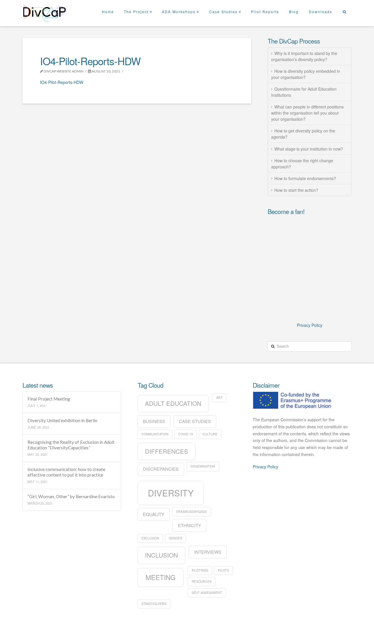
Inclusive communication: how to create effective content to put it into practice (66, 472)
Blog (294, 11)
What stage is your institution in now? (308, 149)
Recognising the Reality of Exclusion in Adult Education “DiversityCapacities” (71, 444)
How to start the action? (296, 190)
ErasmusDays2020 (191, 511)
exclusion (150, 538)
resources (202, 581)
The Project (137, 7)
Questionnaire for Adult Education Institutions (304, 92)
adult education (173, 403)
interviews (207, 552)
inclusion (161, 555)
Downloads (320, 11)
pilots (223, 570)
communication (155, 434)
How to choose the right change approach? (302, 164)
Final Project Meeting (48, 398)
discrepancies (161, 469)
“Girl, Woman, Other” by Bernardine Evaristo (71, 496)
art (219, 397)
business (154, 421)
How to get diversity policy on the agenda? (303, 134)
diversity (171, 492)
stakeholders (154, 603)
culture (209, 434)
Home (108, 11)
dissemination (203, 466)
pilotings (200, 570)
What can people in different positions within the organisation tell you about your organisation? (307, 113)
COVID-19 (185, 434)
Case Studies (224, 7)
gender (175, 538)
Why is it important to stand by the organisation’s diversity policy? (304, 56)
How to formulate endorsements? (305, 178)
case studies (195, 421)
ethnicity (189, 525)
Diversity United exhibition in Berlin (62, 420)
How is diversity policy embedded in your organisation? (305, 74)
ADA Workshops (180, 7)
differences (166, 451)
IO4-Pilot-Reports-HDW (61, 82)
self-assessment (207, 592)
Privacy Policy (309, 325)
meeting (161, 577)
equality (153, 514)
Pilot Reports (265, 11)
